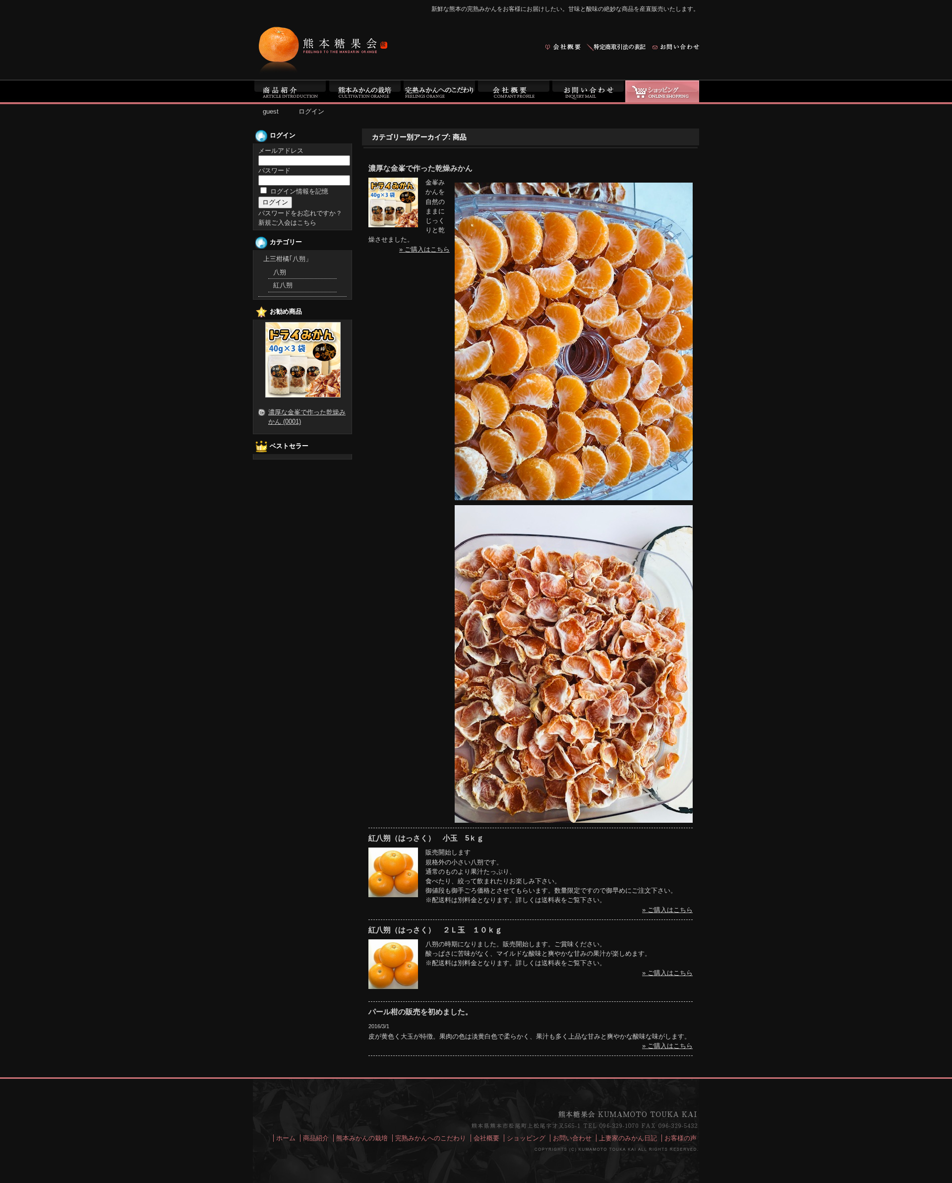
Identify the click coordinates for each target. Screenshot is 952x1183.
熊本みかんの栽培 (362, 1138)
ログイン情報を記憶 (298, 191)
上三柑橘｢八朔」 (287, 259)
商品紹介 (316, 1138)
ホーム (286, 1138)
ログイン (311, 111)
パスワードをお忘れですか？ (300, 213)
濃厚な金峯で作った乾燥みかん (420, 168)
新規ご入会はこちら (287, 222)
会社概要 (486, 1138)
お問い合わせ (572, 1138)
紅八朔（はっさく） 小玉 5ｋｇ (426, 838)
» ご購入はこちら (424, 249)
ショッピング (526, 1138)
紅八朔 (283, 285)
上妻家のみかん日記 (628, 1138)
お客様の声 (680, 1138)
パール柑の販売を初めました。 (420, 1011)
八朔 (279, 272)
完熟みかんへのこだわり (430, 1138)
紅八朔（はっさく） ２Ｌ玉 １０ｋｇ (435, 929)
